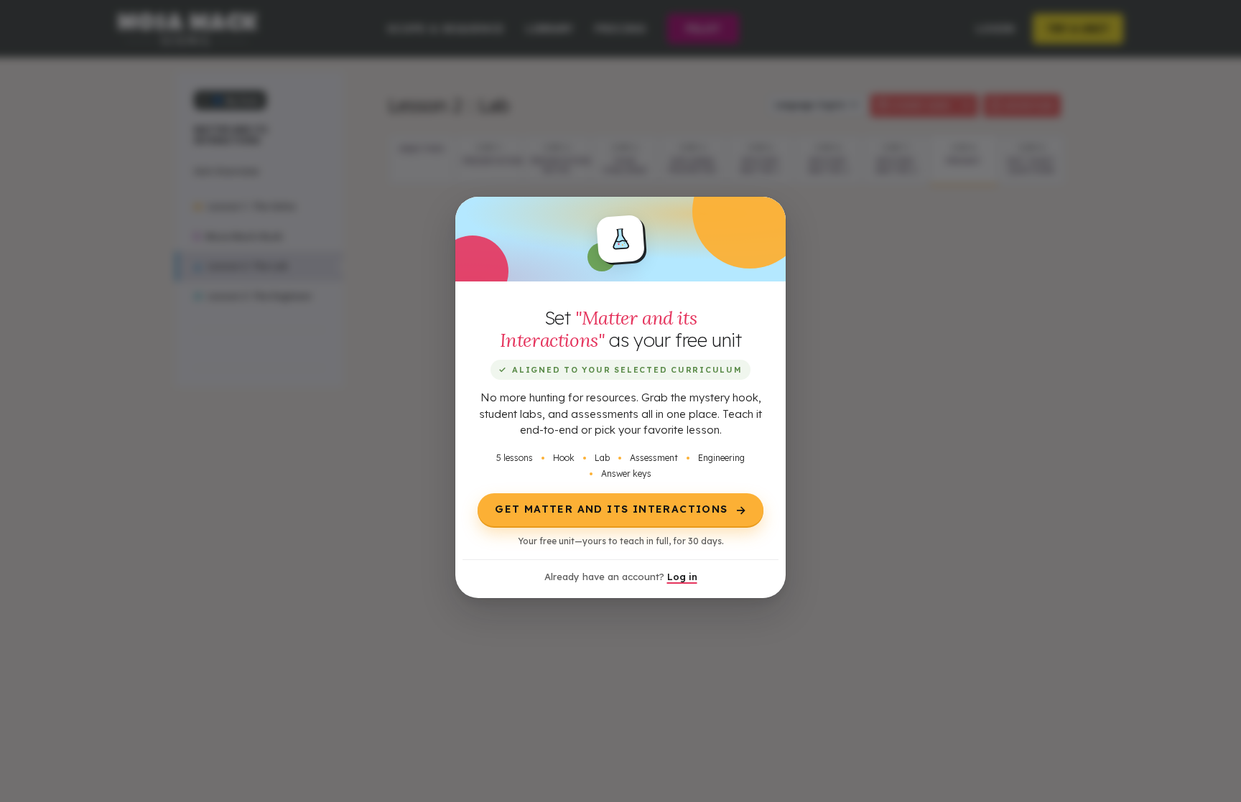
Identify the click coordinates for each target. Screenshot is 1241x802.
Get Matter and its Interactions (621, 510)
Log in (682, 576)
